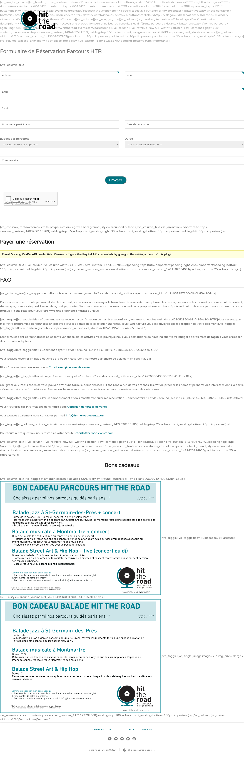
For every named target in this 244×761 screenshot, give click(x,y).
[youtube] (116, 739)
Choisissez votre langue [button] (140, 750)
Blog (132, 729)
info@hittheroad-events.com (85, 415)
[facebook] (110, 739)
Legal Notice (101, 729)
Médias (147, 729)
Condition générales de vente (87, 407)
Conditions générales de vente (69, 367)
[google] (128, 739)
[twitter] (122, 739)
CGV (119, 729)
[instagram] (134, 739)
